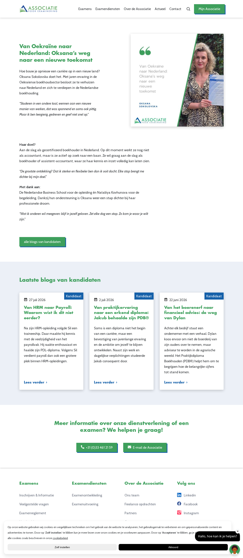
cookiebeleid (60, 538)
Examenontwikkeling (87, 495)
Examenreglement (32, 513)
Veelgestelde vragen (34, 504)
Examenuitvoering (85, 504)
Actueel (160, 9)
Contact (175, 9)
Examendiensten (107, 9)
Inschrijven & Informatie (36, 495)
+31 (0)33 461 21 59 (99, 447)
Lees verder (34, 382)
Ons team (132, 495)
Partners (131, 513)
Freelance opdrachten (140, 504)
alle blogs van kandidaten (42, 242)
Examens (85, 9)
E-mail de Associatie (147, 447)
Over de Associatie (137, 9)
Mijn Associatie (209, 9)
